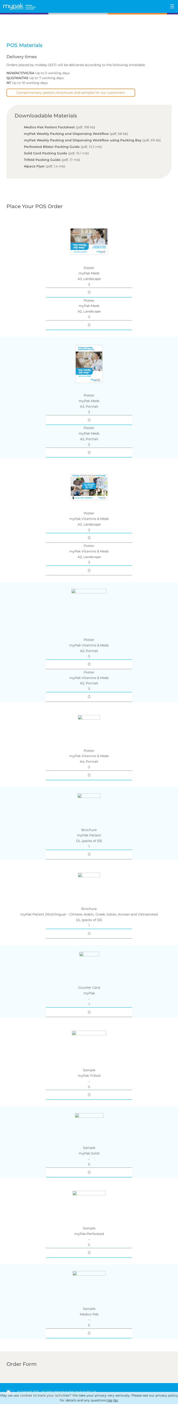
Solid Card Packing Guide (45, 153)
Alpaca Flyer (34, 166)
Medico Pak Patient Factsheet (49, 127)
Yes (109, 1400)
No (115, 1400)
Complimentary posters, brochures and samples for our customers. (70, 92)
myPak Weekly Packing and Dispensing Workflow (66, 134)
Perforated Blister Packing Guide (52, 147)
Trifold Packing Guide (42, 160)
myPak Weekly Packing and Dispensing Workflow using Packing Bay (83, 140)
